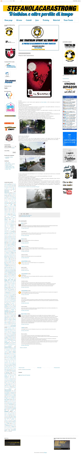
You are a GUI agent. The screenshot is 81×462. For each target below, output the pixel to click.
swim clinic (8, 396)
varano (15, 420)
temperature (6, 400)
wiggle (12, 425)
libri (13, 294)
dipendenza (9, 242)
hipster (15, 276)
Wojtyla (9, 426)
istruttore (9, 290)
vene (11, 422)
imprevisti (10, 280)
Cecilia (14, 214)
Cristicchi (5, 235)
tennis (10, 400)
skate (9, 383)
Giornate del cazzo (12, 273)
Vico (5, 423)
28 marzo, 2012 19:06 (25, 294)
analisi (10, 195)
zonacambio (13, 429)
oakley (11, 317)
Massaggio (13, 301)
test (5, 401)
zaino (14, 427)
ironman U (13, 288)
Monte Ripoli (9, 307)
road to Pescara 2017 (11, 368)
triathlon (6, 411)
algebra (13, 189)
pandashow (6, 330)
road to (26, 215)
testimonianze (10, 401)
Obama (14, 317)
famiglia (12, 252)
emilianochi (13, 248)
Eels (15, 246)
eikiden (13, 247)
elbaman (9, 248)
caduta (10, 208)
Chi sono (19, 20)
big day (12, 203)
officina (13, 318)
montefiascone (8, 308)
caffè (13, 208)
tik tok (15, 402)
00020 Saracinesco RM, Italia (25, 216)
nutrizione (6, 317)
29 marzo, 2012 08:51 (25, 324)
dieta (5, 242)
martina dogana (7, 301)
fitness (10, 258)
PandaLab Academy (11, 327)
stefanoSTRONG (24, 261)
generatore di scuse (12, 266)
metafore (13, 303)
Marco (22, 223)
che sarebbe (10, 216)
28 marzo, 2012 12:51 (25, 270)
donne (5, 244)
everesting (10, 251)
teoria (14, 400)
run (15, 371)
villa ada (13, 423)
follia (13, 259)
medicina (7, 303)
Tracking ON (73, 129)
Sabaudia (5, 373)
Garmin (12, 265)
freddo (5, 263)
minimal (10, 305)
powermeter (14, 342)
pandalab (13, 326)
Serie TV (7, 381)
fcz (10, 253)
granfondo (13, 275)
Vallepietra (5, 420)
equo (5, 250)
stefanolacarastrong (7, 389)
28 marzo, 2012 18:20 (25, 287)
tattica (9, 397)
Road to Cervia (6, 358)
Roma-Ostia (13, 370)
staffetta (14, 387)
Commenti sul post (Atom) (26, 369)
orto (6, 320)
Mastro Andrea (24, 313)
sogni (13, 384)
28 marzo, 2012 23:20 (25, 303)
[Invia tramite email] (23, 213)
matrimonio (9, 302)
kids (15, 291)
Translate (12, 147)
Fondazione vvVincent (7, 260)
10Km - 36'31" (7, 162)
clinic (9, 221)
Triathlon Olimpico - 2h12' (9, 166)
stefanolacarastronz (7, 390)
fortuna (10, 261)
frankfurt (9, 262)
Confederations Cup (7, 230)
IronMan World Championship (9, 289)
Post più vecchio (57, 367)
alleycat (10, 193)
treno (5, 410)
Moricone (7, 309)
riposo (15, 355)
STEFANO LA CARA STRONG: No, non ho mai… (68, 109)
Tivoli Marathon (10, 403)
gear (15, 265)
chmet (9, 218)
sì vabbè (12, 382)
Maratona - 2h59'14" (8, 165)
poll (14, 340)
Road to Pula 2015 (7, 369)
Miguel (13, 304)
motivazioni (12, 311)
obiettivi (5, 318)
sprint (11, 387)
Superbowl (10, 395)
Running (7, 372)
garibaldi (7, 265)
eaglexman (9, 245)
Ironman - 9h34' (8, 169)
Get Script (65, 129)
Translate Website (66, 78)
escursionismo (9, 250)
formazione (6, 261)
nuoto (12, 316)
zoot (7, 431)
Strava (15, 390)
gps (9, 275)
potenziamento (7, 342)
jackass (14, 290)
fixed (10, 259)
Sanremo (10, 374)
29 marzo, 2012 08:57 (25, 330)
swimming (13, 396)
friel (8, 263)
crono (5, 236)
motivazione (6, 311)
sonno (14, 385)
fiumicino (5, 259)
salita (9, 373)
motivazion (12, 310)
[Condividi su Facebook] (27, 213)
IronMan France (13, 287)
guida (5, 276)
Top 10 (10, 404)
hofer (6, 277)
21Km (8, 184)
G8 (15, 264)
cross (14, 236)
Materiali (56, 20)
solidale (5, 385)
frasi (13, 262)
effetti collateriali (8, 247)
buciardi (5, 208)
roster (10, 371)
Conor (9, 231)
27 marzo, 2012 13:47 (25, 228)
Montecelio (14, 307)
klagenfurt (7, 292)
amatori (13, 194)
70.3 (13, 185)
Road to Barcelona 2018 (10, 357)
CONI (13, 230)
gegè (6, 266)
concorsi (12, 229)
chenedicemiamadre (7, 217)
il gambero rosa (10, 278)
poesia (14, 339)
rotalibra (22, 327)
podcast (5, 339)
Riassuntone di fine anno (8, 354)
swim (15, 395)
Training (46, 20)
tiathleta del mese (10, 402)
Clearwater (6, 221)
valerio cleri (6, 419)
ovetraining (13, 321)
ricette (6, 355)
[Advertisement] (39, 358)
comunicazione (12, 227)
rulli (12, 371)
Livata (8, 295)
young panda (9, 427)
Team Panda (68, 20)
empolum (9, 249)
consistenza (6, 232)
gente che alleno (7, 267)
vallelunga (12, 419)
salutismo (13, 373)
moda (13, 305)
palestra (9, 322)
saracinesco (30, 215)
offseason (5, 319)
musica (10, 312)
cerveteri (5, 215)
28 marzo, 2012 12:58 (25, 277)
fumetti (14, 263)
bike (24, 215)
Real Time (69, 129)
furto (13, 264)
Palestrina (13, 322)
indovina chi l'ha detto (10, 281)
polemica (5, 340)
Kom (11, 292)
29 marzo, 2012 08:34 (25, 310)
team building (12, 398)
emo (5, 249)
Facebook (7, 252)
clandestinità (12, 220)
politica (11, 340)
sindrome (5, 383)
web (11, 424)
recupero (10, 351)
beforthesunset (6, 202)
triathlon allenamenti (11, 412)
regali (14, 351)
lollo (15, 295)
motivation (12, 309)
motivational (6, 310)
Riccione (14, 354)
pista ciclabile (10, 338)
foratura (13, 260)
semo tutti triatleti (9, 380)
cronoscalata (10, 236)
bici (22, 215)
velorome (7, 422)
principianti (10, 344)
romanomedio (6, 371)
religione (10, 352)
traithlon (9, 409)
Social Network (8, 384)
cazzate (9, 214)
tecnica (13, 399)
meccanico (14, 302)
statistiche (10, 388)
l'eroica (8, 293)
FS (10, 263)
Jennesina (5, 291)
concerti (5, 229)
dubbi (5, 245)
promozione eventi (7, 347)
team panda (6, 399)
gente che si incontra (10, 270)
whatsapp (7, 425)
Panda (9, 323)
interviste (6, 285)
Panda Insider (8, 324)
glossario (5, 275)
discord (9, 243)
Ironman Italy (8, 288)
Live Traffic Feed (70, 96)
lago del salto (13, 293)
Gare (37, 20)
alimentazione (6, 190)
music (5, 312)
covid (13, 234)
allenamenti (6, 191)
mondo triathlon (10, 306)
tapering (5, 397)
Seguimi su (8, 123)
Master (5, 302)
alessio (10, 189)
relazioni (5, 352)
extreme (14, 251)
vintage (5, 424)
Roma (8, 370)
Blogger (45, 452)
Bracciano (9, 207)
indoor (15, 280)
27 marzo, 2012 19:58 (25, 235)
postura (12, 341)
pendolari (14, 332)
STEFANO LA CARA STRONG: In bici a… (69, 112)
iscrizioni (5, 290)
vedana (7, 421)
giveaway (13, 274)
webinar (15, 424)
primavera (5, 344)
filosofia (5, 257)
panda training (13, 324)
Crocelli (14, 235)
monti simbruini (13, 308)
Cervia (10, 215)
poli (8, 340)
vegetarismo (14, 421)
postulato (5, 341)
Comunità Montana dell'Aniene (9, 228)
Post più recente (21, 367)
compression (6, 227)
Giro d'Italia (8, 274)
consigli (12, 231)
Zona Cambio (43, 102)
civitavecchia (6, 220)
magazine (12, 296)
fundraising (6, 264)
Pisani (10, 337)
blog (15, 205)
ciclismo (6, 219)
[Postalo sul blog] (24, 213)
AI (10, 188)
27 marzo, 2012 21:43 (25, 257)
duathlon (12, 244)
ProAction (14, 344)
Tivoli (6, 403)
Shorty (9, 382)
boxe (5, 207)
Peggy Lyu (23, 246)
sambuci (5, 374)
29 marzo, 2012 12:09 (25, 345)
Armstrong (12, 196)
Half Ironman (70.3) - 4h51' (10, 167)
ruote (13, 372)
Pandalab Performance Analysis (9, 328)
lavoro (11, 294)
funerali (10, 264)
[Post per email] (21, 213)
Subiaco (6, 395)
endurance (13, 249)
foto (5, 262)
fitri (13, 258)
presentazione (12, 343)
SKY (12, 383)
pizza (14, 338)
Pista (5, 338)
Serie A (15, 380)
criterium (10, 235)
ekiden (5, 248)
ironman (6, 287)
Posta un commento (23, 347)
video (8, 423)
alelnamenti (6, 189)
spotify (8, 387)
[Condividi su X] (25, 213)
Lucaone (7, 296)
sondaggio (9, 385)
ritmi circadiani (8, 356)
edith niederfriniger (10, 246)
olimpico (14, 319)
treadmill (13, 409)
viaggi (14, 422)
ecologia (13, 245)
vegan (10, 421)
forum (14, 261)
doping (9, 244)
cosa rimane (10, 233)
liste (5, 295)
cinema (13, 219)
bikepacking (6, 205)
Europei (7, 251)
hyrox (5, 278)
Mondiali (5, 306)
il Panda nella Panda (10, 279)
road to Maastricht (10, 365)
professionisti (10, 345)
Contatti (29, 20)
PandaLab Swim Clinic (7, 329)
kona (14, 292)
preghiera (7, 343)
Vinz (8, 424)
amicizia (5, 195)
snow (15, 383)
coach (13, 221)
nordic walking (6, 316)
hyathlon (13, 277)
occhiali (10, 318)
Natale (5, 313)
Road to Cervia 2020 (10, 359)
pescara (12, 335)
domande (13, 243)
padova (5, 322)
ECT (5, 246)
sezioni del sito (12, 381)
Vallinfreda (10, 420)
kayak (12, 291)
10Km (10, 183)
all (13, 190)
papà (8, 331)
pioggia (7, 337)
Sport (11, 386)
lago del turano (6, 294)
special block (6, 386)
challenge (14, 215)
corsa (5, 233)
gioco (6, 273)
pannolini (11, 330)
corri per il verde (12, 232)
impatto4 (5, 280)
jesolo (9, 291)
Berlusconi (11, 202)
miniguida (5, 305)
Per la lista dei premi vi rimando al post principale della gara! (28, 186)
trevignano (12, 410)
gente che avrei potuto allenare (11, 269)
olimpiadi (10, 319)
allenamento (6, 192)
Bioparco (11, 205)
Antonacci (14, 195)
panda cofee (14, 323)
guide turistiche (10, 276)
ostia (9, 321)
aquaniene (7, 196)
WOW (13, 426)
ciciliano (13, 218)
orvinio (10, 320)
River (11, 356)
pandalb (13, 329)
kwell (5, 293)
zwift (9, 431)
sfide (5, 382)
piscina (13, 337)
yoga (5, 427)
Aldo (13, 188)
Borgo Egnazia (12, 206)
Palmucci (5, 323)
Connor (5, 231)
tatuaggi (12, 397)
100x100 (5, 183)
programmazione (7, 346)
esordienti (14, 250)
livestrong (11, 295)
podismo (9, 339)
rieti (9, 355)
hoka (9, 277)
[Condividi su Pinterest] (28, 213)
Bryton (14, 207)
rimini (12, 355)
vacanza (7, 418)
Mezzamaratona (7, 304)
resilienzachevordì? (12, 353)
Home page (8, 20)
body (7, 206)
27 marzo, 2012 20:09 (25, 251)
